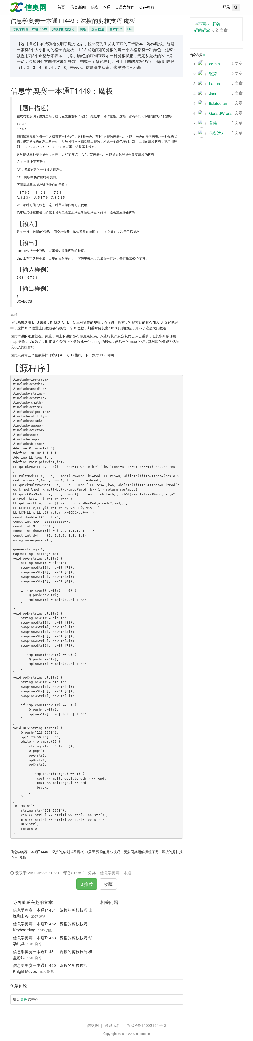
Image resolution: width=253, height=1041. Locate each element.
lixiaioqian (218, 103)
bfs (129, 29)
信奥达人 (217, 133)
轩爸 (216, 24)
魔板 (83, 29)
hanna (214, 83)
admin (214, 64)
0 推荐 (87, 884)
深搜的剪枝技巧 (63, 29)
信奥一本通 (101, 7)
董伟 (213, 123)
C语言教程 (125, 7)
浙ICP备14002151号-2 (146, 1025)
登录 (226, 7)
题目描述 (97, 29)
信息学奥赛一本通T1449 (29, 29)
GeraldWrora (220, 113)
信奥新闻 (78, 7)
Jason (214, 93)
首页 (62, 7)
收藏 (108, 884)
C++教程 (147, 7)
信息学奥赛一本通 (115, 873)
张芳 (213, 74)
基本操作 (115, 29)
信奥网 (93, 1025)
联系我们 (113, 1025)
